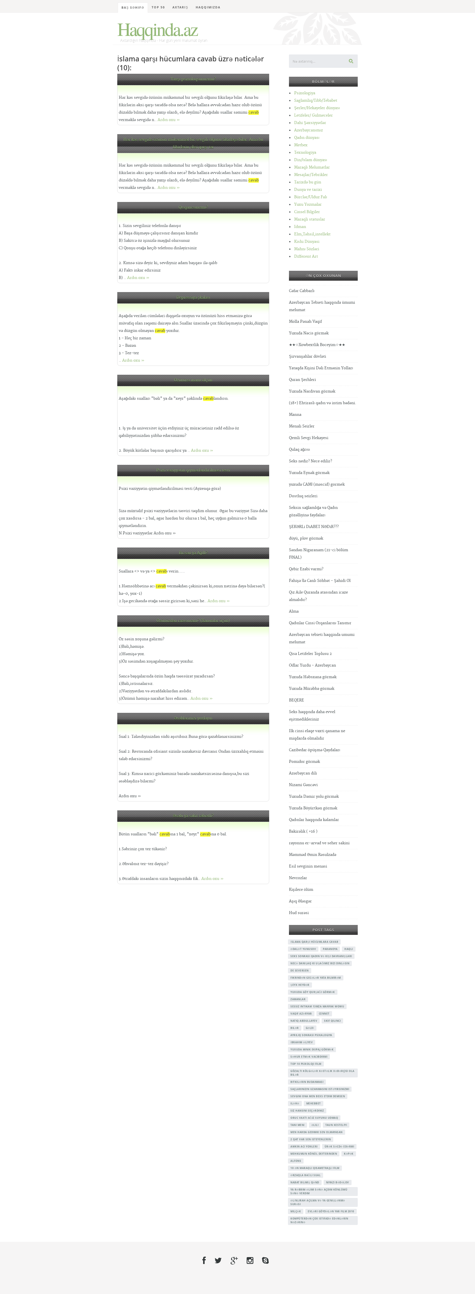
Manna (295, 414)
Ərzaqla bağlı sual (305, 1175)
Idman (300, 226)
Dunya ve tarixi (308, 189)
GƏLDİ (310, 1028)
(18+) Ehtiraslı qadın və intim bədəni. (322, 403)
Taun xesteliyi (336, 1125)
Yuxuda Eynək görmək (309, 473)
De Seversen (299, 970)
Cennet (324, 1013)
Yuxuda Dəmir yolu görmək (314, 796)
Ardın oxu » (169, 120)
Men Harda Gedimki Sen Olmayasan (316, 1132)
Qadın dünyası (306, 137)
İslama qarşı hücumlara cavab (314, 942)
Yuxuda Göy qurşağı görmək (312, 992)
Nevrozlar (298, 878)
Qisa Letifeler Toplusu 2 (310, 653)
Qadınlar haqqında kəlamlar (314, 820)
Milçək (295, 1211)
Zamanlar (298, 999)
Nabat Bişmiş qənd (304, 1182)
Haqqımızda (208, 7)
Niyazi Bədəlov (337, 1182)
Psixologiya (304, 93)
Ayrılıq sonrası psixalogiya (311, 1035)
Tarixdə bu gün (307, 182)
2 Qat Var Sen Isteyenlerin (310, 1139)
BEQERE (296, 700)
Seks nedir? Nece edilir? (310, 461)
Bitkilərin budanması (306, 1082)
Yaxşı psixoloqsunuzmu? (193, 79)
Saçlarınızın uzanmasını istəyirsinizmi (319, 1089)
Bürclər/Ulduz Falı (310, 197)
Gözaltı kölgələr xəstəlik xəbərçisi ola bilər (322, 1072)
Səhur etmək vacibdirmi (308, 1056)
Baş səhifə (132, 7)
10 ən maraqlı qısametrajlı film (314, 1168)
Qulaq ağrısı (299, 449)
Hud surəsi (299, 913)
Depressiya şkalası (193, 297)
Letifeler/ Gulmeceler (313, 115)
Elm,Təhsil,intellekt (312, 234)
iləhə (294, 1103)
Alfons (295, 1161)
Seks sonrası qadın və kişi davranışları (321, 956)
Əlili (315, 1125)
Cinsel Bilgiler (307, 212)
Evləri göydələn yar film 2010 (331, 1211)
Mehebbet (313, 1103)
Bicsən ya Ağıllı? (193, 553)
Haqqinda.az (157, 28)
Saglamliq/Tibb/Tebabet (315, 100)
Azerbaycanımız (308, 130)
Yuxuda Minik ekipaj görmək (311, 1049)
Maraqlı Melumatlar (312, 167)
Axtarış (180, 7)
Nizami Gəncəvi (303, 785)
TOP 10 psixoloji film (305, 1064)
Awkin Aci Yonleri (304, 1146)
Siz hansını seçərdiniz (307, 1110)
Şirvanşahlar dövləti (307, 356)
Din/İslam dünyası (310, 160)
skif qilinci (332, 1020)
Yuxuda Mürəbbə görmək (311, 688)
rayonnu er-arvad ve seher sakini (319, 843)
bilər (294, 1028)
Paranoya (330, 949)
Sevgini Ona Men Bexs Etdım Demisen (317, 1096)
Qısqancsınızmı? (193, 207)
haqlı (348, 949)
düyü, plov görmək (306, 538)
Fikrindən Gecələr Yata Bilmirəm (315, 977)
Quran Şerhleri (302, 379)
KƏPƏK (349, 1153)
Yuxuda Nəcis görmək (309, 333)
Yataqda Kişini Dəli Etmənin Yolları (321, 368)
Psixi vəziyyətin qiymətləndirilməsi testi (193, 470)
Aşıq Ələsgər (300, 901)
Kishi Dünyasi (306, 241)
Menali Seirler (301, 426)
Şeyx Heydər (299, 985)
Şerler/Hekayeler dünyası (317, 108)
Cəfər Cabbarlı (301, 291)
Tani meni (297, 1125)
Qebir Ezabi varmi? (306, 569)
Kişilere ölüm (301, 889)
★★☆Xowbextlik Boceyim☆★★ (317, 345)
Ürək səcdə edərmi (339, 1146)
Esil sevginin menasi (308, 866)
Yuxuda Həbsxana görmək (312, 677)
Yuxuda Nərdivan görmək (312, 391)
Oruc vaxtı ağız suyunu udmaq (314, 1118)
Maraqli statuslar (309, 219)
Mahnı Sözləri (306, 249)
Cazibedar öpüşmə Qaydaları (314, 750)
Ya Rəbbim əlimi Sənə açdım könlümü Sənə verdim (318, 1191)
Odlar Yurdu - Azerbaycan (312, 665)
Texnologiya (305, 152)
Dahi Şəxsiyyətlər (310, 123)
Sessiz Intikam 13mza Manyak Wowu (317, 1006)
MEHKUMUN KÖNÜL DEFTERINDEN (313, 1153)
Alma (294, 611)
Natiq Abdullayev (303, 1020)
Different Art (306, 256)
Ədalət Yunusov (303, 949)
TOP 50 (158, 7)
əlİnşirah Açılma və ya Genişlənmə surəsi (317, 1202)
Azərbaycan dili (303, 773)
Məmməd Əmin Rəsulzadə (312, 854)
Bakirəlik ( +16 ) (303, 831)
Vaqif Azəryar (301, 1013)
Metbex (301, 145)
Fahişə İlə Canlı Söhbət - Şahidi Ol (320, 580)
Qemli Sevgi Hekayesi (308, 438)
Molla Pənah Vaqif (305, 321)
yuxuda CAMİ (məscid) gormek (317, 484)
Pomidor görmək (304, 761)
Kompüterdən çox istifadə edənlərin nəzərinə (319, 1220)
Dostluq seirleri (303, 496)
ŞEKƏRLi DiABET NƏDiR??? (314, 526)
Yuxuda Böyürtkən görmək (313, 808)
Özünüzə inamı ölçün (193, 380)
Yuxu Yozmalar (308, 204)
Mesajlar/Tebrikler (311, 175)
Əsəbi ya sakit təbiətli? (193, 816)
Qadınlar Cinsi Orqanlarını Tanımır (320, 623)
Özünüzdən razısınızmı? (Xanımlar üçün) (193, 621)
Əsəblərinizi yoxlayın (193, 718)
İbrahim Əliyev (301, 1042)
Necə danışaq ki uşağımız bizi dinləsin (319, 963)
